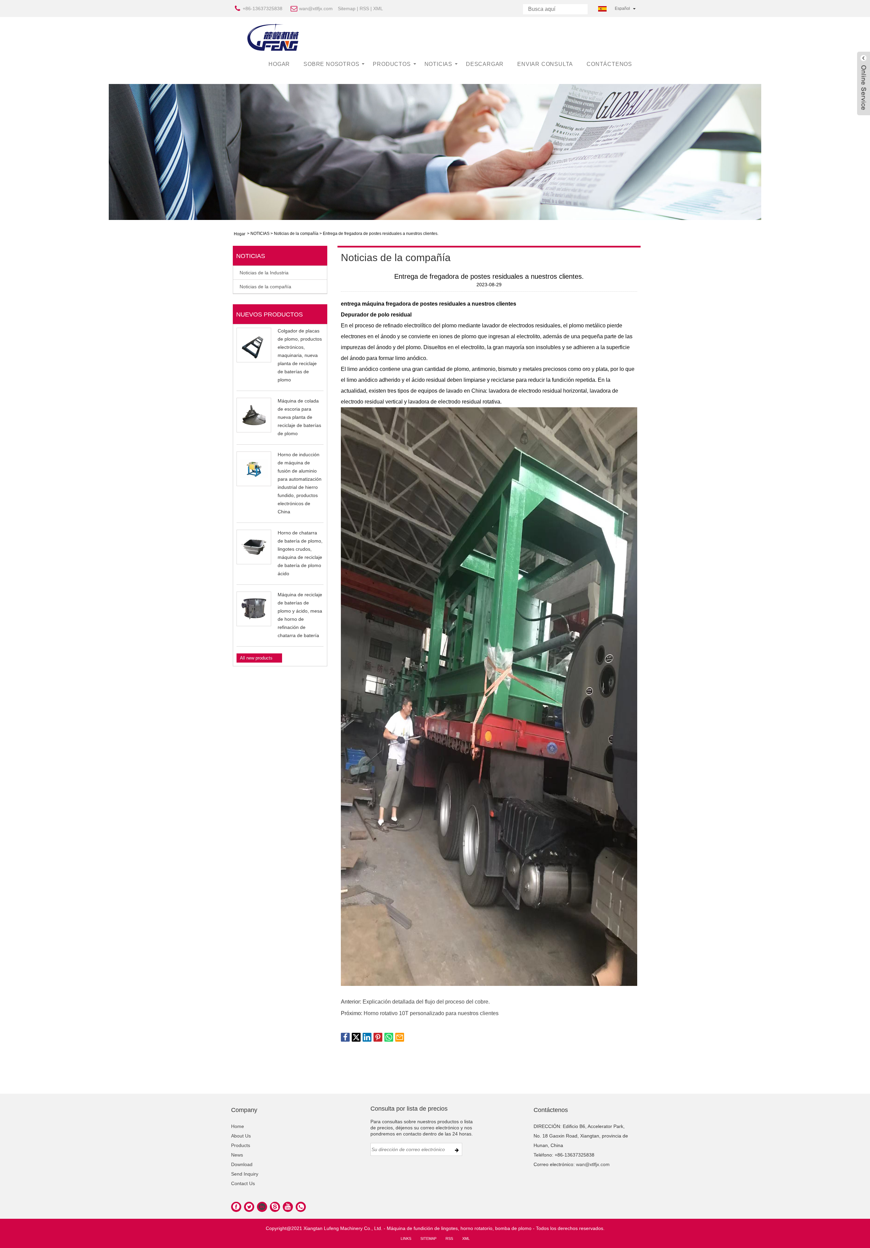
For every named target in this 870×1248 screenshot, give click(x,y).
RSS (364, 8)
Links (406, 1238)
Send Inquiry (244, 1174)
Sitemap (346, 8)
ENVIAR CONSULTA (545, 64)
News (237, 1155)
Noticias (250, 256)
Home (237, 1126)
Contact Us (243, 1183)
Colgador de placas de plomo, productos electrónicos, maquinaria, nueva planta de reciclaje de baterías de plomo (300, 355)
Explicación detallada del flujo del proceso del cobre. (426, 1002)
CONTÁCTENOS (609, 64)
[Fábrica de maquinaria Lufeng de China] (273, 37)
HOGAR (279, 64)
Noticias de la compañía (296, 233)
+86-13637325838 (262, 8)
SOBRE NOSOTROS (331, 64)
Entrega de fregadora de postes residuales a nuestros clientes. (380, 233)
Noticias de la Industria (264, 272)
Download (242, 1164)
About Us (241, 1136)
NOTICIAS (438, 64)
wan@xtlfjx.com (316, 8)
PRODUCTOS (392, 64)
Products (240, 1145)
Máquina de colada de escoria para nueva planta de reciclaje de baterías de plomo (299, 417)
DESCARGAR (485, 64)
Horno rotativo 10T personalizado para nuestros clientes (431, 1013)
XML (378, 8)
